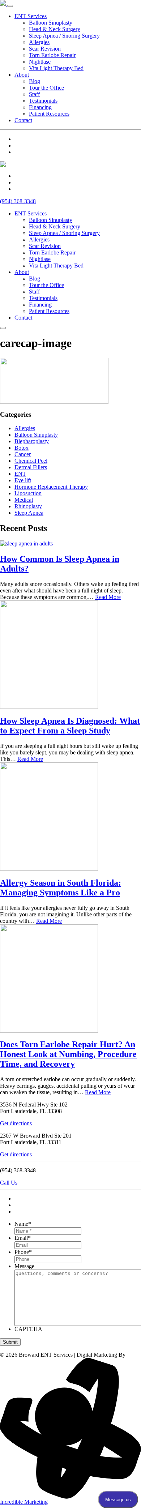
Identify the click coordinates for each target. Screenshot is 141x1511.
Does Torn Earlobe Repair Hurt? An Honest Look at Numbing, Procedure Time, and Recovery (68, 1054)
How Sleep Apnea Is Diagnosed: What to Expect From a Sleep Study (70, 725)
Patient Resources (49, 114)
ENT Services (30, 16)
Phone (23, 1252)
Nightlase (40, 62)
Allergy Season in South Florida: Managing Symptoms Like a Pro (60, 887)
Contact (23, 120)
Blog (34, 81)
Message (24, 1266)
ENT (20, 474)
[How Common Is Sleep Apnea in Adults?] (26, 543)
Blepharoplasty (31, 441)
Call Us (8, 1183)
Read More (108, 597)
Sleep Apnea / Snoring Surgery (64, 36)
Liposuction (28, 493)
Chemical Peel (30, 461)
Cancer (22, 454)
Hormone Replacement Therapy (51, 487)
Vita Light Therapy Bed (56, 68)
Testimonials (43, 101)
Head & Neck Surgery (54, 29)
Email (22, 1238)
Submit (10, 1342)
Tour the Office (46, 88)
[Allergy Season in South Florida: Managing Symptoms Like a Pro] (49, 869)
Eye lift (22, 480)
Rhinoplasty (28, 506)
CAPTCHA (28, 1329)
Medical (23, 500)
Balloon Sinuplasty (50, 23)
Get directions (16, 1123)
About (21, 75)
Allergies (39, 42)
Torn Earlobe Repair (52, 55)
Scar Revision (45, 49)
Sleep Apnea (28, 513)
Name (22, 1224)
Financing (40, 107)
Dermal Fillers (30, 467)
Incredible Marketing (24, 1502)
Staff (34, 94)
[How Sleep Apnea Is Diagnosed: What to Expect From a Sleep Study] (49, 707)
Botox (21, 448)
